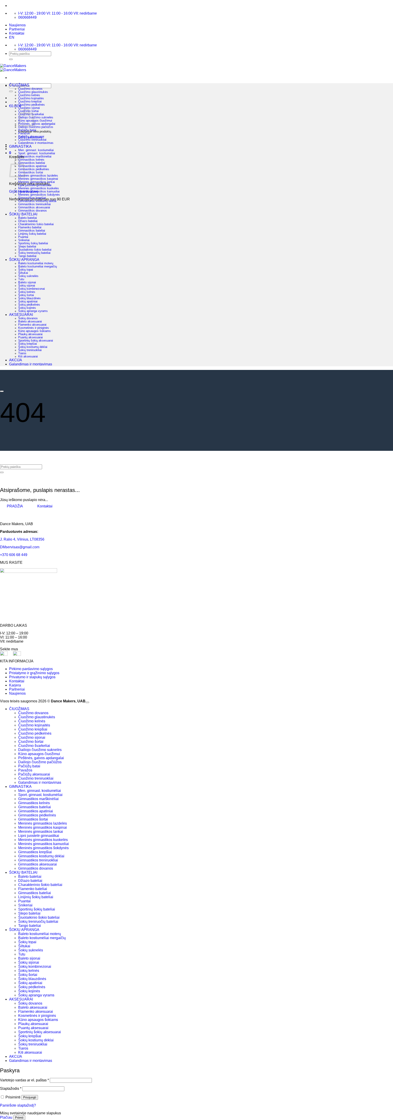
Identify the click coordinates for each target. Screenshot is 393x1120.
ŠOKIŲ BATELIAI (23, 214)
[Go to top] (87, 702)
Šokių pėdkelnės (29, 304)
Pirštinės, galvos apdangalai (36, 123)
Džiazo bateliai (28, 221)
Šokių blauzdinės (29, 298)
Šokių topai (25, 269)
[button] (10, 153)
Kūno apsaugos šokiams (34, 331)
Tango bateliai (27, 256)
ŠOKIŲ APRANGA (24, 260)
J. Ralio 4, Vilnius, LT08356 (22, 539)
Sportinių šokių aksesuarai (35, 340)
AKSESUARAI (21, 315)
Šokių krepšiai (27, 343)
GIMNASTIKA (20, 146)
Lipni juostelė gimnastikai (34, 185)
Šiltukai (23, 272)
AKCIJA (15, 360)
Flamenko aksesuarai (32, 324)
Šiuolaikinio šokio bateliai (34, 249)
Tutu (21, 279)
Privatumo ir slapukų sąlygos (32, 677)
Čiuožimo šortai (30, 741)
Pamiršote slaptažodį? (18, 1105)
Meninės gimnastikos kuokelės (38, 188)
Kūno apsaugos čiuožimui (35, 120)
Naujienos (17, 25)
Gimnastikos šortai (30, 172)
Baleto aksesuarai (30, 321)
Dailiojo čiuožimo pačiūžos (35, 127)
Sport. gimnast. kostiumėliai (36, 153)
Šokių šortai (26, 295)
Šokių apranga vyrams (33, 311)
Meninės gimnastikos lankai (36, 182)
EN (11, 37)
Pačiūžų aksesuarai (31, 136)
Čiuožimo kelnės (29, 95)
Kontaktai (16, 33)
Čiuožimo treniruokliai (32, 139)
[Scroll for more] (2, 391)
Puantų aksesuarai (30, 337)
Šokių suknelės (28, 276)
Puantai (23, 237)
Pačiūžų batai (27, 130)
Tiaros (22, 353)
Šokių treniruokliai (30, 350)
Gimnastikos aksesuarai (34, 207)
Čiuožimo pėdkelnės (31, 104)
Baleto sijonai (27, 282)
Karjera (15, 685)
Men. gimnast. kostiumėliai (36, 150)
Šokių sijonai (26, 285)
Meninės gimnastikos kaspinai (38, 178)
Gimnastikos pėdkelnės (33, 169)
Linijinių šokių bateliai (32, 233)
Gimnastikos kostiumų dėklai (37, 201)
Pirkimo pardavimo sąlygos (31, 669)
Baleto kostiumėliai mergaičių (37, 266)
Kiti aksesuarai (28, 356)
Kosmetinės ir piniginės (33, 327)
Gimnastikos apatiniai (32, 166)
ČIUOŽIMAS (19, 85)
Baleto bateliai (27, 218)
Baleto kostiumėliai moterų (35, 263)
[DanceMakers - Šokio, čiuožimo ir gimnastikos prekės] (13, 68)
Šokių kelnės (26, 292)
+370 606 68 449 (13, 555)
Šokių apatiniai (28, 301)
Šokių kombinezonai (31, 288)
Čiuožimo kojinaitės (31, 98)
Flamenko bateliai (29, 227)
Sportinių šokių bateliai (33, 243)
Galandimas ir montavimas (35, 143)
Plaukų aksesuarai (30, 334)
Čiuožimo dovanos (30, 88)
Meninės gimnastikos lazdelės (38, 175)
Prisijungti (29, 1097)
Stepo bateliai (27, 246)
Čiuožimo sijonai (29, 108)
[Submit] (11, 59)
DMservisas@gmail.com (19, 547)
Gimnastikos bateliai (31, 163)
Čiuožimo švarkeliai (34, 746)
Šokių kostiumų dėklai (32, 347)
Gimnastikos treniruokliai (34, 204)
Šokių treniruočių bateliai (34, 252)
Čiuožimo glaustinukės (33, 92)
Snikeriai (24, 240)
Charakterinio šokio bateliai (36, 224)
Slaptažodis (10, 1088)
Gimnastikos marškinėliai (34, 156)
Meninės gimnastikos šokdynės (39, 194)
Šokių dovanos (28, 318)
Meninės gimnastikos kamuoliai (39, 191)
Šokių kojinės (27, 307)
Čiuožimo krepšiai (30, 101)
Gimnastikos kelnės (31, 159)
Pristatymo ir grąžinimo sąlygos (34, 673)
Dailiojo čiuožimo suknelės (35, 117)
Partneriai (17, 29)
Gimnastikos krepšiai (32, 198)
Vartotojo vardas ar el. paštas (24, 1080)
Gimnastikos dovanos (32, 210)
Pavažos (24, 133)
